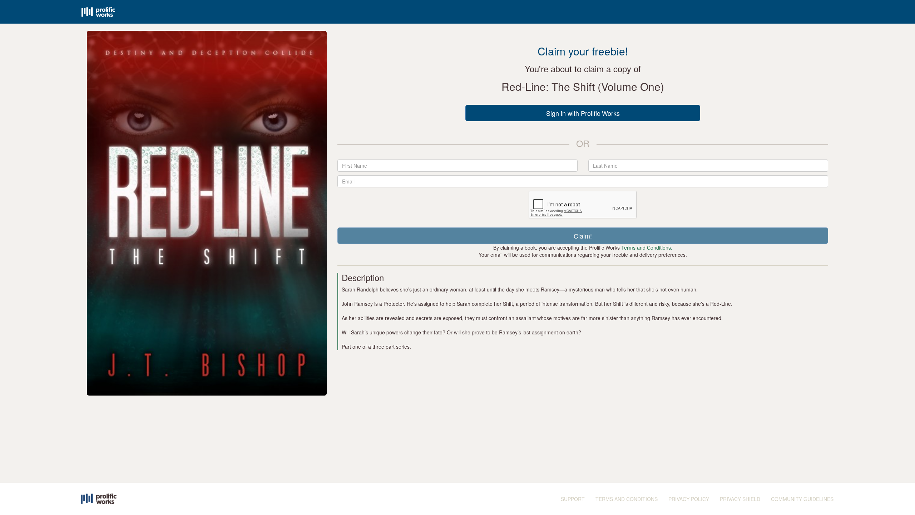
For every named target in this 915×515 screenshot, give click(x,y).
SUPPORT (573, 498)
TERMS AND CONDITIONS (626, 498)
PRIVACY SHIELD (740, 498)
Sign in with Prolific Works (583, 113)
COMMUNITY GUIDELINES (802, 498)
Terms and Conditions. (646, 247)
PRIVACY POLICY (688, 498)
